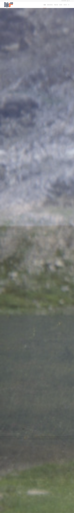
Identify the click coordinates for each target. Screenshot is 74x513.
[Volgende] (71, 260)
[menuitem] (44, 5)
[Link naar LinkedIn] (67, 1)
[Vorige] (2, 260)
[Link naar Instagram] (69, 1)
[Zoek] (69, 5)
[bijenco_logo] (8, 5)
